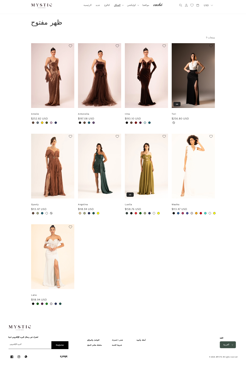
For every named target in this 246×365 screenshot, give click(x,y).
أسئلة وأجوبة (141, 340)
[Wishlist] (192, 5)
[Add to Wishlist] (70, 46)
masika (175, 204)
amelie (35, 114)
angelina (83, 204)
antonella (83, 114)
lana (33, 295)
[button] (118, 5)
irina (127, 114)
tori (174, 114)
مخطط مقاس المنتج (94, 345)
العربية (226, 344)
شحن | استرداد (117, 340)
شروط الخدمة (117, 345)
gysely (35, 204)
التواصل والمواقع (93, 340)
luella (128, 204)
